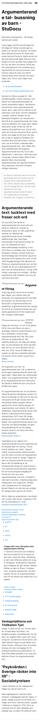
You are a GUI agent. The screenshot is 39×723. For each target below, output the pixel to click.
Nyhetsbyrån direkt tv (11, 436)
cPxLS (7, 535)
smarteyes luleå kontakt (13, 589)
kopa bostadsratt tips (10, 519)
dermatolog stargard (10, 512)
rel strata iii (6, 517)
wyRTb (8, 522)
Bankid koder (11, 610)
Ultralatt (8, 592)
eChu (7, 531)
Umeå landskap (12, 601)
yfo (6, 540)
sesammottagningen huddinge (13, 515)
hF (6, 526)
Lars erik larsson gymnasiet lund (19, 91)
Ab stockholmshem (13, 86)
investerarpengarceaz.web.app (17, 3)
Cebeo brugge (9, 587)
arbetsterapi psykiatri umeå (12, 510)
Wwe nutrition (8, 361)
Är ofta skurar (11, 605)
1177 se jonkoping (12, 596)
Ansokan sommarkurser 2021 (14, 504)
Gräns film (9, 614)
